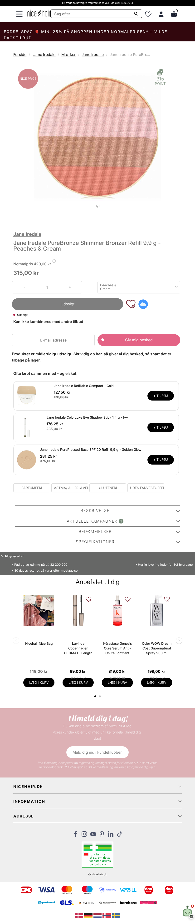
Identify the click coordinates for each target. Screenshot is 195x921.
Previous (17, 641)
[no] (107, 915)
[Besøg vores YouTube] (93, 835)
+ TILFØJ (160, 396)
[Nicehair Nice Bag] (38, 610)
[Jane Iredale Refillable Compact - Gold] (26, 395)
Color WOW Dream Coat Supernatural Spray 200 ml (156, 648)
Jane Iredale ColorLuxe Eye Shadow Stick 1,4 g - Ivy (87, 417)
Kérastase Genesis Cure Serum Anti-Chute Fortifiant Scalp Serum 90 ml (117, 648)
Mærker (68, 54)
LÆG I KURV (39, 682)
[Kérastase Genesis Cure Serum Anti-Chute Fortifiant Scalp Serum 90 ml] (117, 610)
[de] (88, 915)
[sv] (116, 915)
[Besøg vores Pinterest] (102, 835)
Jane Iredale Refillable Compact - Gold (84, 386)
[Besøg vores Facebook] (75, 835)
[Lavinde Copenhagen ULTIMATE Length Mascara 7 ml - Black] (78, 610)
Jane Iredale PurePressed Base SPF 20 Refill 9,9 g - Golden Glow (90, 449)
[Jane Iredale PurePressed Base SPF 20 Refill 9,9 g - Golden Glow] (26, 459)
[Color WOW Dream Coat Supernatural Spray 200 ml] (156, 610)
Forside (19, 54)
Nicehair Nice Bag (39, 643)
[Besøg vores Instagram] (84, 835)
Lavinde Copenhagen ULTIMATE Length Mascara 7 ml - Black (78, 648)
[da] (79, 915)
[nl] (98, 915)
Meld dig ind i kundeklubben (97, 752)
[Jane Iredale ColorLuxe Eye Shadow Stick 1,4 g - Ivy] (26, 427)
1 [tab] (95, 696)
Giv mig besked (139, 339)
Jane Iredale (44, 54)
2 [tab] (100, 696)
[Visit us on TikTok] (119, 835)
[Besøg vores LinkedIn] (111, 835)
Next (178, 641)
